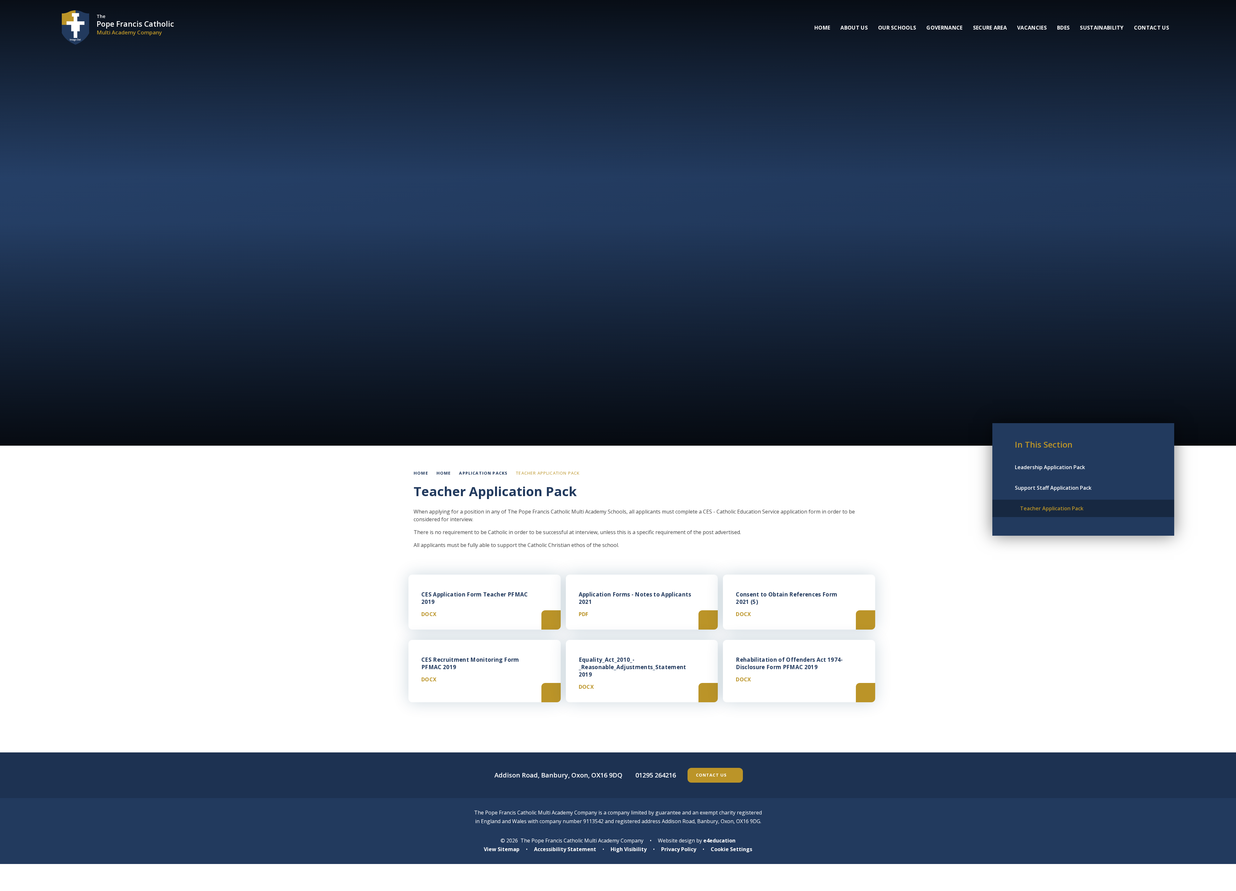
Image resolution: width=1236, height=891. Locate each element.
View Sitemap (502, 849)
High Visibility (629, 849)
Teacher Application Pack (548, 473)
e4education (719, 840)
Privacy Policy (678, 849)
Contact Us (711, 775)
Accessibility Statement (565, 849)
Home (421, 473)
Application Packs (483, 473)
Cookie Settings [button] (731, 849)
